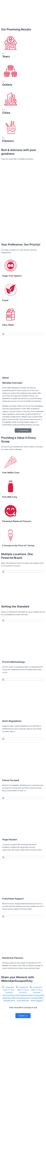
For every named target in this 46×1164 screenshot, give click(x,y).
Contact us (23, 1016)
